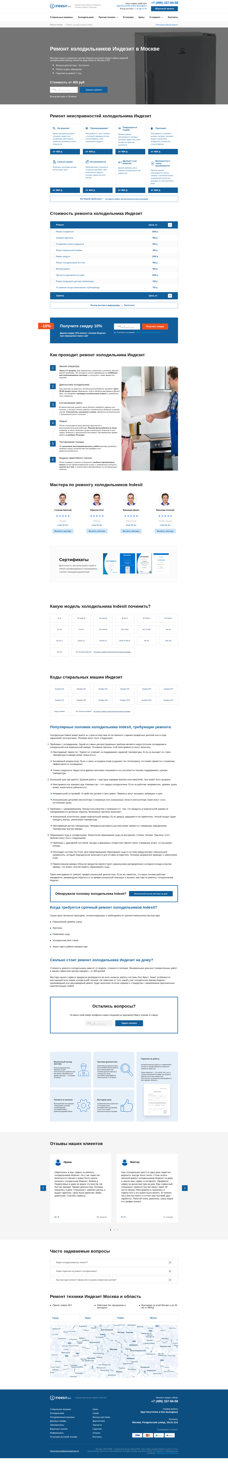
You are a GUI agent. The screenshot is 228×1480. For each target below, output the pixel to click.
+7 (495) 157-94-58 (164, 2)
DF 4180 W (103, 629)
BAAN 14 (103, 641)
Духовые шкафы (58, 1421)
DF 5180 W (81, 618)
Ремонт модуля (63, 256)
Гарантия (97, 1429)
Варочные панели (59, 1429)
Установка (128, 17)
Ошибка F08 (81, 700)
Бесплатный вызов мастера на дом (150, 894)
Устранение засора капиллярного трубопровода (77, 287)
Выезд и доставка (101, 1417)
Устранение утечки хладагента (70, 244)
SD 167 (59, 652)
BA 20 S (59, 641)
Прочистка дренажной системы (70, 275)
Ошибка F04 (124, 689)
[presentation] (43, 1188)
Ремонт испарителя (65, 231)
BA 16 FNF (147, 629)
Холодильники (86, 17)
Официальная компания (167, 1453)
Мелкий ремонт (63, 269)
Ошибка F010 (125, 700)
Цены (141, 17)
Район (120, 1318)
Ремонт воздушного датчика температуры (75, 281)
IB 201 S (125, 618)
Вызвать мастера (63, 531)
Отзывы (96, 1433)
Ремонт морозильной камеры (69, 250)
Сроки (96, 1413)
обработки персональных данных (147, 332)
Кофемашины (57, 1433)
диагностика (114, 305)
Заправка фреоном (64, 238)
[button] (110, 1229)
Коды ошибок (59, 711)
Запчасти (97, 1425)
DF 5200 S (146, 618)
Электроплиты (57, 1425)
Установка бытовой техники (63, 1437)
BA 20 (168, 629)
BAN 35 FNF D (124, 641)
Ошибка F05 (146, 689)
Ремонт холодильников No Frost (70, 263)
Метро (153, 1318)
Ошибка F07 (59, 700)
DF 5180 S (168, 618)
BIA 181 (168, 641)
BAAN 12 (81, 641)
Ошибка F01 (59, 689)
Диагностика (99, 1421)
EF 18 (59, 629)
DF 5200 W (103, 618)
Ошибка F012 (168, 700)
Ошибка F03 (103, 689)
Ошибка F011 (147, 700)
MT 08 (146, 641)
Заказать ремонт (94, 90)
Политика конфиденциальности (64, 1451)
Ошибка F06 (168, 689)
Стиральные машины (61, 17)
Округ (88, 1318)
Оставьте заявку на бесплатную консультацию (126, 199)
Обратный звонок (164, 9)
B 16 (59, 618)
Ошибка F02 (81, 689)
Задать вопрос (129, 1023)
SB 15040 (125, 629)
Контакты (173, 17)
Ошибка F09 (103, 700)
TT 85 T (81, 629)
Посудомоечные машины (62, 1417)
